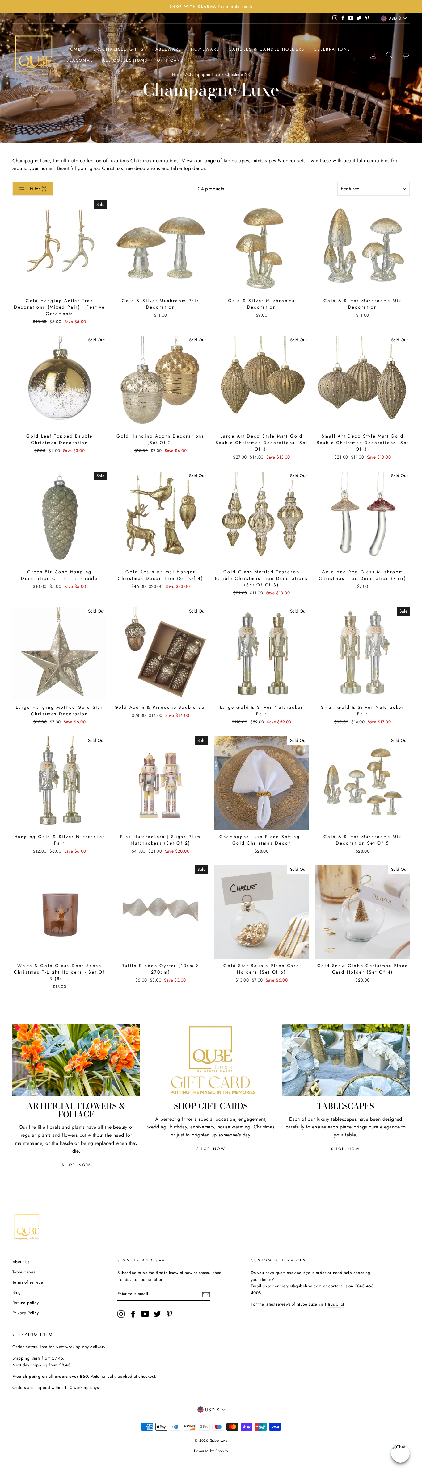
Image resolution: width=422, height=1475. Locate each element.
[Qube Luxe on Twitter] (157, 1314)
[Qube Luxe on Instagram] (121, 1314)
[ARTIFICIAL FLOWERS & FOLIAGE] (76, 1060)
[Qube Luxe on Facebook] (133, 1314)
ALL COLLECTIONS (125, 60)
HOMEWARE (205, 49)
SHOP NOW (76, 1165)
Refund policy (25, 1302)
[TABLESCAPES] (346, 1060)
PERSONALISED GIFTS (117, 49)
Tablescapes (23, 1272)
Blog (16, 1292)
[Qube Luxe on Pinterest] (169, 1314)
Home (73, 49)
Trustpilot (335, 1304)
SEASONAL (79, 60)
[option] (211, 6)
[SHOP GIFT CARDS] (211, 1060)
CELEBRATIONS (332, 49)
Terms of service (27, 1282)
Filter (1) (37, 188)
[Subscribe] (206, 1294)
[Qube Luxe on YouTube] (145, 1314)
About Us (20, 1262)
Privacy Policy (25, 1313)
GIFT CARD (170, 60)
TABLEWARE (167, 49)
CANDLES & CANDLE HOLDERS (266, 49)
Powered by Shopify (211, 1451)
